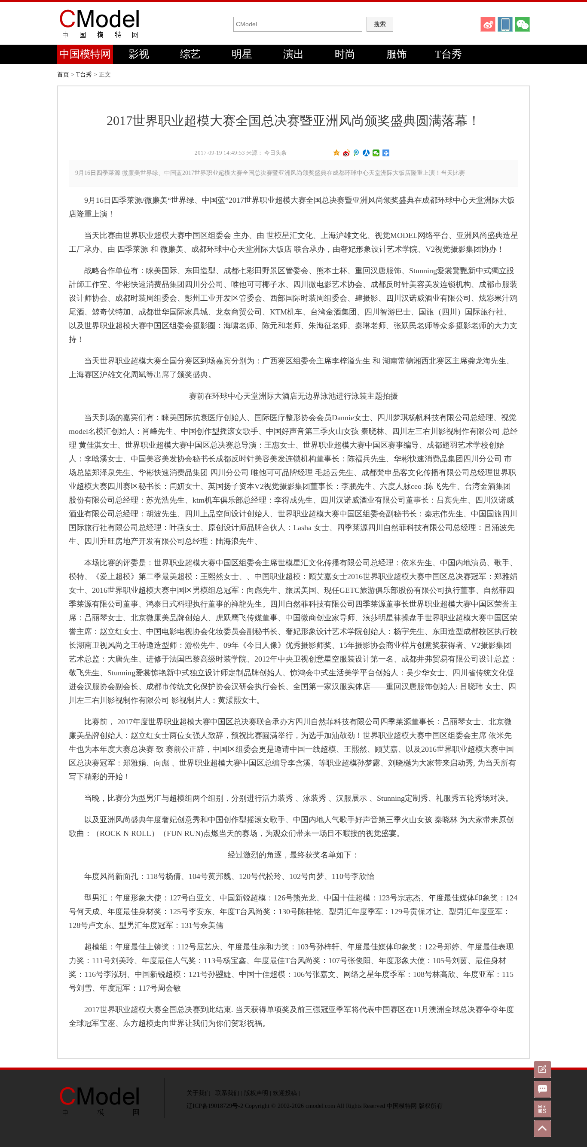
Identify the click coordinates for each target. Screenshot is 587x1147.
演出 (293, 54)
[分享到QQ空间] (336, 152)
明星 (242, 54)
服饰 (396, 54)
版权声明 (256, 1093)
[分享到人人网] (366, 152)
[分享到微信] (376, 152)
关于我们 (198, 1093)
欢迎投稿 (285, 1093)
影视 (138, 54)
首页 (63, 74)
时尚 (345, 54)
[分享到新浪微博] (346, 152)
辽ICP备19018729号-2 (214, 1106)
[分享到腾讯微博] (356, 152)
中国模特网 (85, 54)
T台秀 (448, 54)
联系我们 (227, 1093)
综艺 (190, 54)
